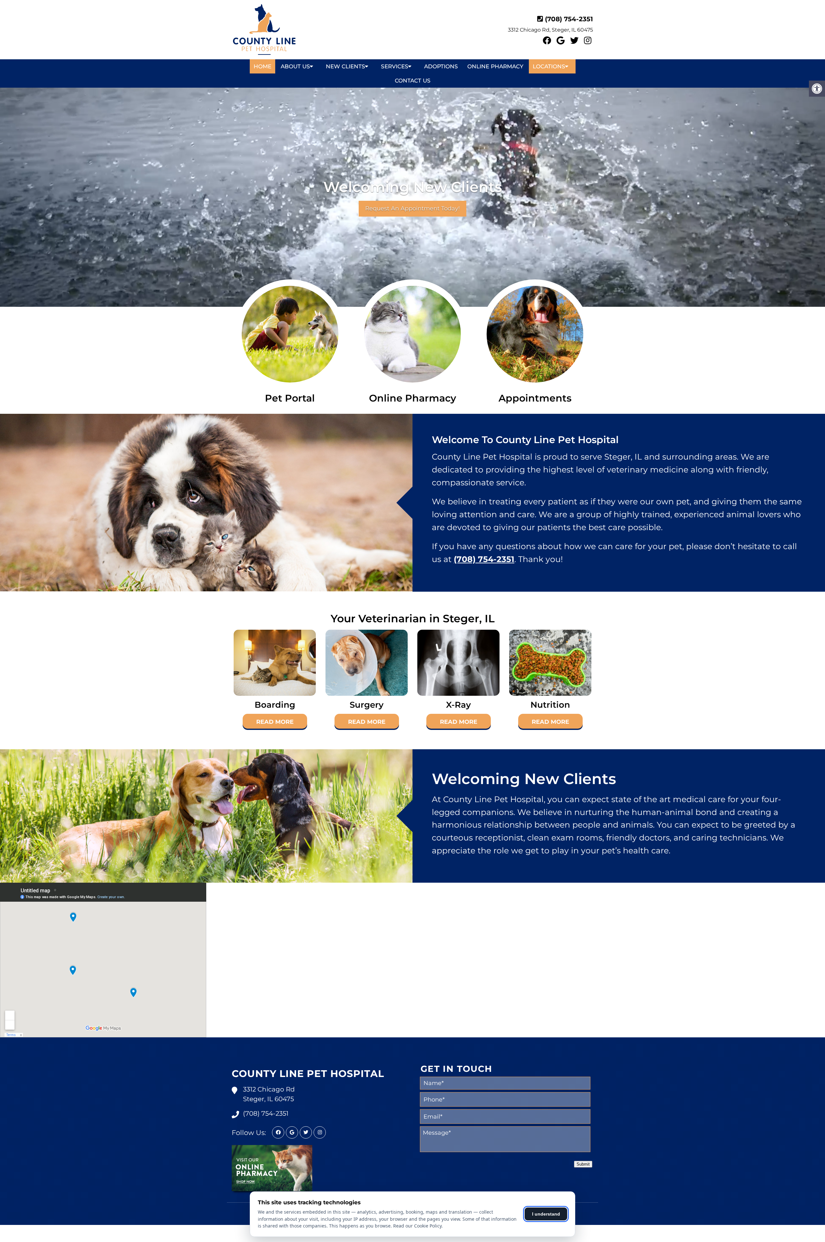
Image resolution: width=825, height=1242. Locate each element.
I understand (546, 1214)
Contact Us (413, 80)
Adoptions (441, 66)
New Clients (345, 66)
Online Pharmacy (495, 66)
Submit (583, 1164)
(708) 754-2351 (569, 19)
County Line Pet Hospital (308, 1074)
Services (394, 66)
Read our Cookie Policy (417, 1226)
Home (262, 66)
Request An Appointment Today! (412, 208)
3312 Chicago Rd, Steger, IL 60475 (550, 30)
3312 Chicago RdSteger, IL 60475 (269, 1094)
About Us (295, 66)
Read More (275, 721)
